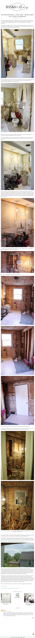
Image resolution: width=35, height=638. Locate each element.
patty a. (4, 610)
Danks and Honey (15, 637)
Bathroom (5, 588)
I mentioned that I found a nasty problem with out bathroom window (13, 540)
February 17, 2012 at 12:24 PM (7, 611)
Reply (33, 617)
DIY (14, 588)
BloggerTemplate (23, 637)
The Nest (17, 588)
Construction (10, 588)
